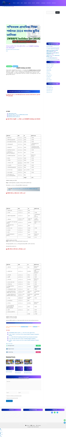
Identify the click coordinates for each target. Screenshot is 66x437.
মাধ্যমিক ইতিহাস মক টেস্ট (49, 90)
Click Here (10, 95)
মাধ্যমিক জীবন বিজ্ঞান (48, 70)
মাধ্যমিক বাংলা (48, 72)
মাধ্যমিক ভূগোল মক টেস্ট (49, 92)
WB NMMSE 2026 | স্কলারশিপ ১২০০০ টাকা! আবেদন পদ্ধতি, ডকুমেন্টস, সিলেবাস (22, 332)
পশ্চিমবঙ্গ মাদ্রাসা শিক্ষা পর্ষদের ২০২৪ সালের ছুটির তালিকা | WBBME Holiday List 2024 (22, 189)
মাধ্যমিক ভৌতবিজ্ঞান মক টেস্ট (49, 87)
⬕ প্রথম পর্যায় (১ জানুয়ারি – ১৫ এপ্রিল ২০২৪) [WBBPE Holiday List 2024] (18, 114)
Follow (39, 345)
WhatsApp (9, 66)
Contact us (25, 423)
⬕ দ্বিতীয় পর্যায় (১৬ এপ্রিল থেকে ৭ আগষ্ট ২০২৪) (14, 115)
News (7, 50)
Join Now (38, 348)
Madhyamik (19, 372)
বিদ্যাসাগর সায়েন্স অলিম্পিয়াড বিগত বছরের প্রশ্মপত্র (52, 59)
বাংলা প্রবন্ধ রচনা (48, 73)
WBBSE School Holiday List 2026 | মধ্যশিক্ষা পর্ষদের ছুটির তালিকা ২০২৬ (52, 51)
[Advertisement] (23, 17)
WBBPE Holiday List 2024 (12, 113)
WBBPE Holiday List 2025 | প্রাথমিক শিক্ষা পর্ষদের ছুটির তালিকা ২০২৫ (20, 91)
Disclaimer (34, 423)
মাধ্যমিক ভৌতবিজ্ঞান (48, 69)
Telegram (15, 66)
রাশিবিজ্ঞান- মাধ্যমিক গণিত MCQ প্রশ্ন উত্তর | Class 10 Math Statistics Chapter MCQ (24, 341)
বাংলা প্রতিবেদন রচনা (48, 76)
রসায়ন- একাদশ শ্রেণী (48, 79)
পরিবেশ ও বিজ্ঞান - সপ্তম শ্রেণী (49, 64)
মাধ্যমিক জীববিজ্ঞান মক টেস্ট (49, 89)
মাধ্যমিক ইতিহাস (48, 78)
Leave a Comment (9, 370)
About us (20, 423)
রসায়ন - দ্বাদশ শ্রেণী (48, 81)
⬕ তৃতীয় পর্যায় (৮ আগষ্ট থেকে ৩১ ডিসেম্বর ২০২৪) (14, 116)
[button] (39, 3)
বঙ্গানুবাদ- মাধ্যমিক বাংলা (49, 75)
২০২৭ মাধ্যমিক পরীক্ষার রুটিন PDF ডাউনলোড (7, 6)
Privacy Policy (29, 423)
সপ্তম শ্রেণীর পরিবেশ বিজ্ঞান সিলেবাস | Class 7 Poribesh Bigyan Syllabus (22, 338)
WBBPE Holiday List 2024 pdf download (23, 323)
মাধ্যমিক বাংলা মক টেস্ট (49, 86)
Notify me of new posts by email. (12, 398)
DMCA (46, 423)
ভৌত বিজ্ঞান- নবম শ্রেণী (49, 67)
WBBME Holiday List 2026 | (50, 55)
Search (57, 12)
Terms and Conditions (40, 423)
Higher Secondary (29, 372)
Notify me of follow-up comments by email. (14, 395)
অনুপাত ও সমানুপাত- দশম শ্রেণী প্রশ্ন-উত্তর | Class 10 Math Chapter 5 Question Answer (24, 335)
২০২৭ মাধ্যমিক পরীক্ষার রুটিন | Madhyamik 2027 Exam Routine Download (23, 337)
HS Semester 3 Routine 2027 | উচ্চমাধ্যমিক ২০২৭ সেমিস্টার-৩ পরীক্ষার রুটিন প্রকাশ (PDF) (28, 368)
